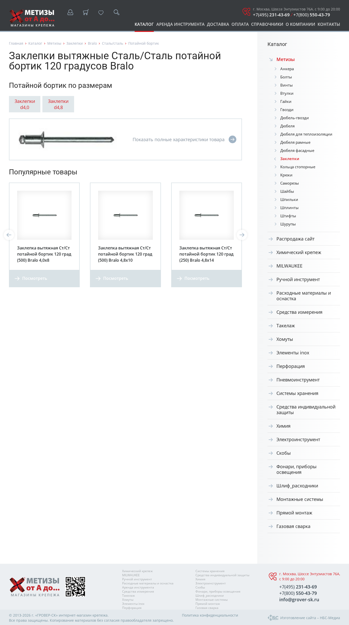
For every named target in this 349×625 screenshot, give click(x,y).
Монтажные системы (299, 499)
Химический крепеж (298, 252)
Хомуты (284, 339)
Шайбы (287, 191)
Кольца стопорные (297, 166)
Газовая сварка (293, 526)
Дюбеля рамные (295, 142)
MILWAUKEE (289, 266)
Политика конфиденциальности (210, 615)
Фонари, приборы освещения (296, 469)
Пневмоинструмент (298, 379)
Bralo (92, 43)
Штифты (288, 215)
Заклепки (74, 43)
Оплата (240, 25)
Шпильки (289, 199)
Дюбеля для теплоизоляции (306, 134)
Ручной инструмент (298, 279)
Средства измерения (299, 312)
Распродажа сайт (295, 239)
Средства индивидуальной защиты (305, 409)
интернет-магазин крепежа (83, 615)
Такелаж (285, 325)
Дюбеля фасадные (297, 150)
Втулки (287, 93)
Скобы (283, 453)
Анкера (287, 68)
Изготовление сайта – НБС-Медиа (310, 617)
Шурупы (288, 224)
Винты (286, 85)
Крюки (286, 175)
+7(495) (271, 15)
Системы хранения (297, 393)
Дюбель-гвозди (294, 117)
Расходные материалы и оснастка (303, 295)
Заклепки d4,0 (25, 104)
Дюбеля (287, 126)
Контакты (329, 25)
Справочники (267, 25)
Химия (283, 426)
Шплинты (289, 207)
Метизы (54, 43)
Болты (286, 77)
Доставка (218, 25)
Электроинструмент (298, 439)
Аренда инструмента (180, 25)
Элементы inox (292, 352)
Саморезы (289, 183)
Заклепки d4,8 (58, 104)
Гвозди (287, 109)
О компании (300, 25)
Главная (16, 43)
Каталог (144, 25)
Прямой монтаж (294, 512)
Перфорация (290, 366)
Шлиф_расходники (297, 485)
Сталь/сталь (112, 43)
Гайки (286, 101)
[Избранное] (101, 13)
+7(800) (311, 15)
